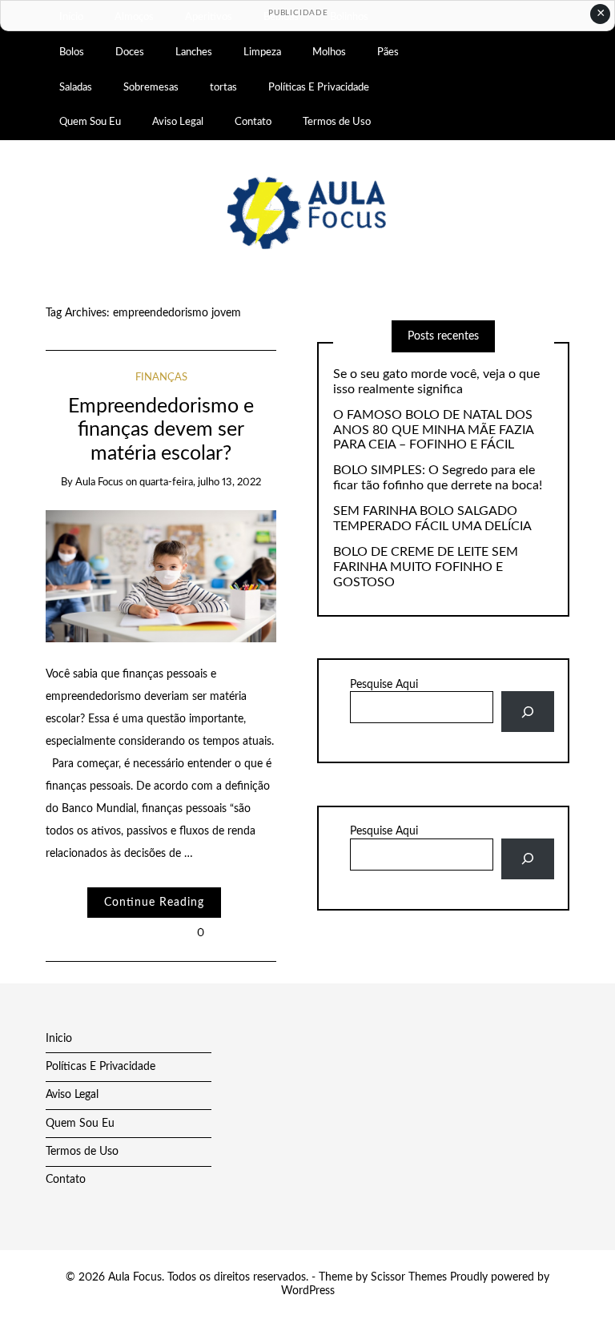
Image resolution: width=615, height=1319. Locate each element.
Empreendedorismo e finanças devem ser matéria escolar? (161, 430)
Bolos (71, 52)
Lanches (193, 52)
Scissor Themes (409, 1277)
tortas (223, 87)
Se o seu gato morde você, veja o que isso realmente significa (436, 382)
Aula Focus (99, 482)
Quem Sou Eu (90, 121)
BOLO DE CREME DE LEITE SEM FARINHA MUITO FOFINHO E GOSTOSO (425, 567)
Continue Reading (154, 902)
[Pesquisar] (527, 711)
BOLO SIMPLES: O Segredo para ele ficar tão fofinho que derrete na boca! (437, 478)
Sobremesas (151, 87)
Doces (129, 52)
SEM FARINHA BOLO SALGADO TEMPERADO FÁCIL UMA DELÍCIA (432, 519)
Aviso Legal (177, 121)
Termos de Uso (337, 121)
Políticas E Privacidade (318, 87)
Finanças (161, 377)
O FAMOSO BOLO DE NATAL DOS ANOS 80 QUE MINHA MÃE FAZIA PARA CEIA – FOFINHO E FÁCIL (433, 430)
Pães (388, 52)
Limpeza (262, 52)
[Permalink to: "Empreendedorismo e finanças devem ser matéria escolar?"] (161, 575)
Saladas (75, 87)
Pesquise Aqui (384, 684)
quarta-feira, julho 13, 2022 (200, 482)
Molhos (329, 52)
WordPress (308, 1291)
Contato (253, 121)
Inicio (59, 1038)
